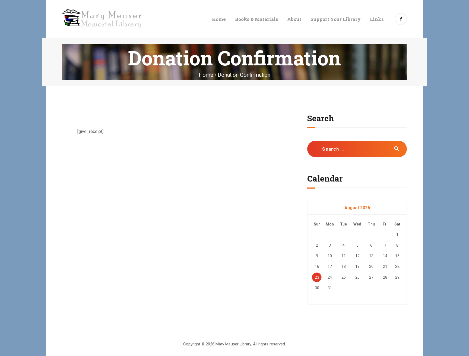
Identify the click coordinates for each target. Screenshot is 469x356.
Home (206, 75)
